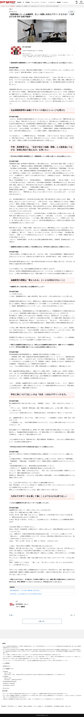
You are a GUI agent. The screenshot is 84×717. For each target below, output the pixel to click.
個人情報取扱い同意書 (59, 706)
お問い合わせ (81, 3)
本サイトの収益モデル (39, 706)
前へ (12, 615)
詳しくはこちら (6, 688)
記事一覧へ (42, 621)
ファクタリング (51, 2)
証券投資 (19, 2)
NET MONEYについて (12, 706)
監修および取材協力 (28, 706)
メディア (7, 6)
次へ (71, 615)
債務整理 (59, 2)
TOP (3, 6)
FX (23, 2)
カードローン (44, 2)
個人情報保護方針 (49, 706)
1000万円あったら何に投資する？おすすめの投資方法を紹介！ (26, 594)
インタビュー (65, 2)
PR (10, 9)
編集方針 (20, 706)
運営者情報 (3, 706)
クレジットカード (35, 2)
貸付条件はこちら (6, 665)
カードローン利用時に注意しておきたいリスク (36, 660)
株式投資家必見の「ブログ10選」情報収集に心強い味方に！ (25, 590)
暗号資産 (28, 2)
